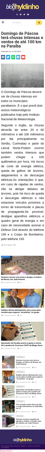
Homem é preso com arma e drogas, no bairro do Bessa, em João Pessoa (21, 278)
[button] (3, 22)
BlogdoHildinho (6, 451)
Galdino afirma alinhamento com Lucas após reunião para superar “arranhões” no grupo (21, 311)
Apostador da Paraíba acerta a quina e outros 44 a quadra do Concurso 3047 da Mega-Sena (21, 344)
